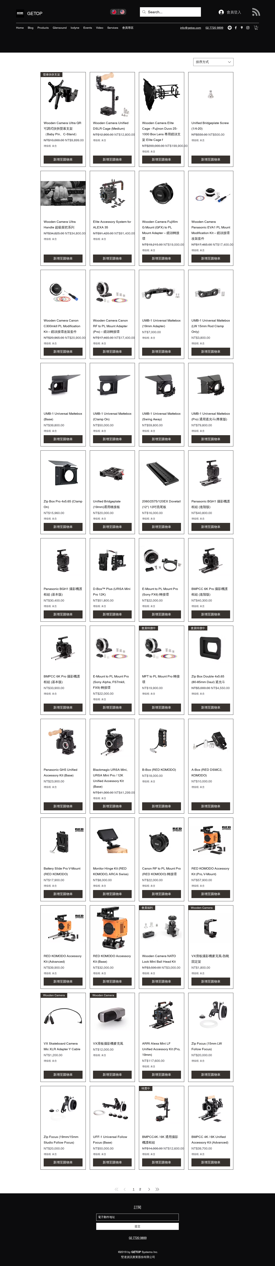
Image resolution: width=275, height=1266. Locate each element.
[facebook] (236, 28)
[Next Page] (149, 1189)
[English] (122, 12)
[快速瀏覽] (112, 94)
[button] (256, 28)
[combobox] (213, 62)
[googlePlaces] (242, 28)
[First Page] (116, 1189)
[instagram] (248, 28)
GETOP (34, 13)
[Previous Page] (124, 1189)
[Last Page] (157, 1189)
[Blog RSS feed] (256, 12)
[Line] (230, 28)
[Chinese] (114, 12)
